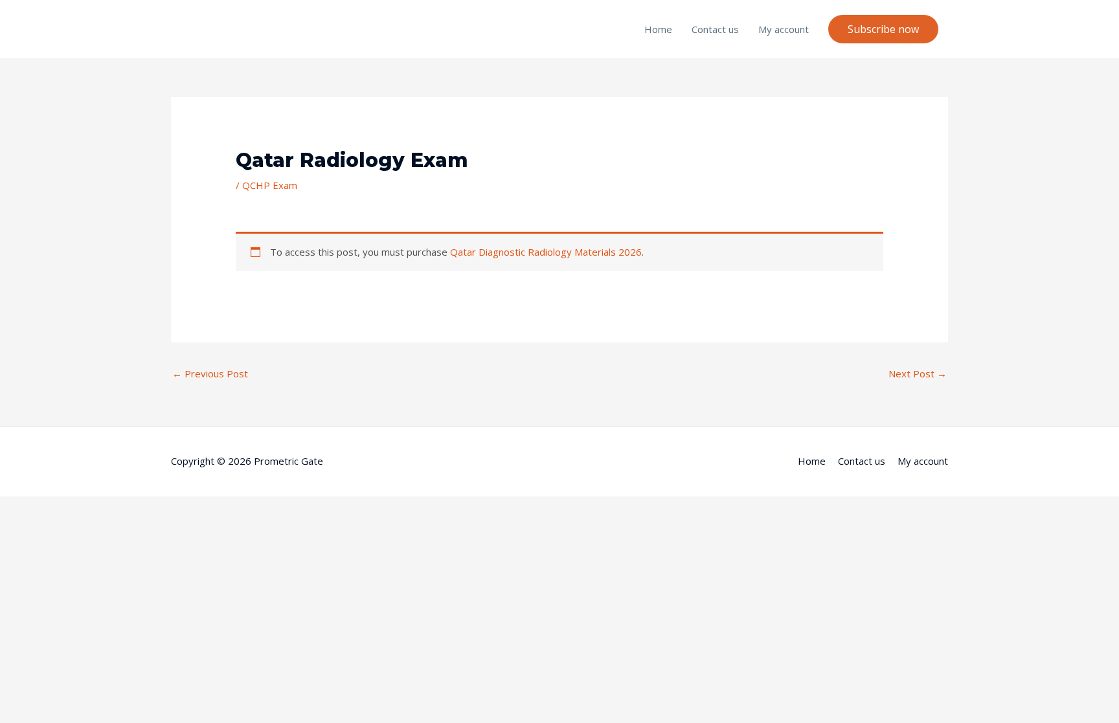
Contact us (715, 29)
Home (658, 29)
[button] (883, 29)
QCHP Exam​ (269, 185)
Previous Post (210, 373)
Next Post (917, 373)
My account (783, 29)
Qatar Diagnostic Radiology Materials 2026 (546, 251)
